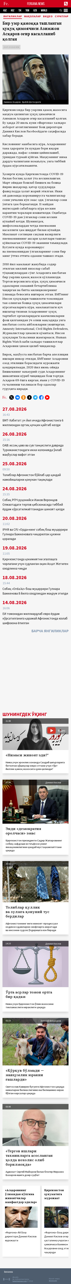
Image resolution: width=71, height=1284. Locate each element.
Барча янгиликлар (50, 630)
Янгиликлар (12, 16)
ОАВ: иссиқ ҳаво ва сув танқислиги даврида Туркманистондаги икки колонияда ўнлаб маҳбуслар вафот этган (32, 450)
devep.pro (53, 1281)
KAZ (5, 10)
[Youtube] (47, 397)
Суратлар (62, 16)
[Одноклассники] (23, 397)
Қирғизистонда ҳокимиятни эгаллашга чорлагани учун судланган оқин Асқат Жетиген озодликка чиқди (35, 563)
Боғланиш (8, 1271)
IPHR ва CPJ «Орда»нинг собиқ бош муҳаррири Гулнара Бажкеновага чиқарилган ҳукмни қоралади (35, 534)
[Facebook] (41, 397)
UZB (35, 10)
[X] (11, 397)
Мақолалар (32, 16)
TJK (19, 10)
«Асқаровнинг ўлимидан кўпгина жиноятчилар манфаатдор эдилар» (21, 1196)
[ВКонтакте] (17, 397)
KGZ (12, 10)
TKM (27, 10)
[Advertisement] (35, 673)
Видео (48, 16)
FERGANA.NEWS (36, 4)
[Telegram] (35, 397)
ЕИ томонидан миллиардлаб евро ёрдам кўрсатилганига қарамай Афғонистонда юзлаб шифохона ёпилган (35, 618)
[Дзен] (29, 397)
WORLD (44, 10)
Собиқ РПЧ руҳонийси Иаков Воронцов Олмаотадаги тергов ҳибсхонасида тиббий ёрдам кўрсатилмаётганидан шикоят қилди (33, 504)
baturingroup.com (20, 1281)
